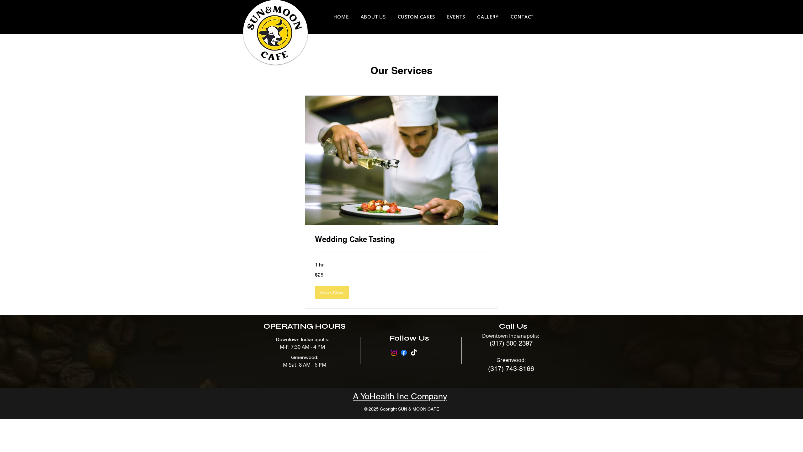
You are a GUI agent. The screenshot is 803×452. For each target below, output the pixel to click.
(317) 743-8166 (511, 369)
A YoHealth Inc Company (400, 396)
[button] (332, 292)
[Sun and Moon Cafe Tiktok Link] (414, 353)
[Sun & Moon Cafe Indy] (394, 353)
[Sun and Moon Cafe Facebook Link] (404, 353)
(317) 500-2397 (511, 343)
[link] (401, 239)
